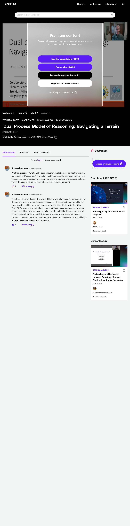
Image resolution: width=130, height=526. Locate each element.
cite (32, 113)
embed (44, 113)
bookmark (7, 113)
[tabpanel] (46, 192)
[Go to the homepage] (10, 4)
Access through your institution (65, 75)
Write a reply (28, 186)
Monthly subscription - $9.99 (65, 59)
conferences (95, 4)
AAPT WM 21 (110, 178)
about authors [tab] (42, 152)
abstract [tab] (24, 152)
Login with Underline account (65, 83)
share (21, 113)
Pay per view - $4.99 (65, 67)
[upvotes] (13, 186)
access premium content (107, 164)
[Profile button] (123, 4)
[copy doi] (57, 137)
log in (39, 160)
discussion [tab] (9, 152)
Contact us (68, 92)
